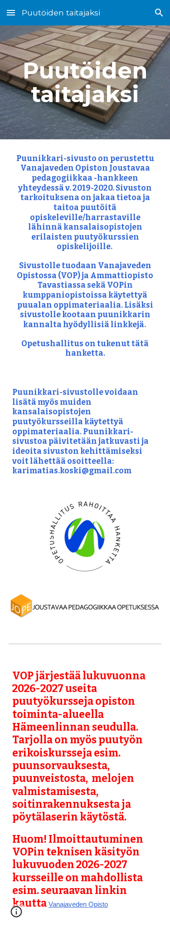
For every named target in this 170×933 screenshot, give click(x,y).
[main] (85, 82)
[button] (11, 12)
